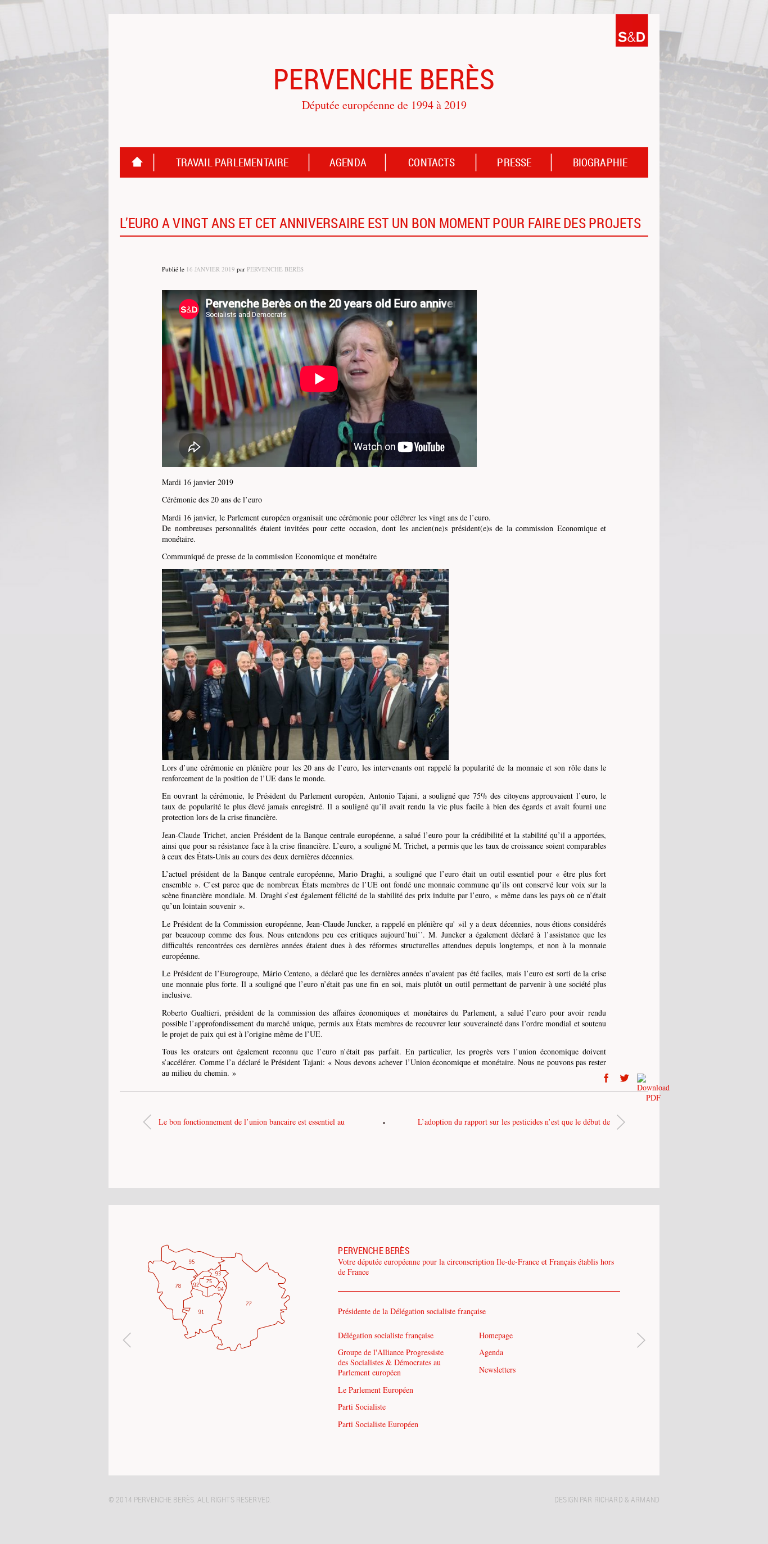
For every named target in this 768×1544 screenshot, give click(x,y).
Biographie (600, 162)
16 (189, 269)
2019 (228, 269)
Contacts (431, 162)
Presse (514, 162)
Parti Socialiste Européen (378, 1424)
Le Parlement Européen (375, 1389)
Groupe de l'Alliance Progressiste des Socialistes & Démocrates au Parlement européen (391, 1362)
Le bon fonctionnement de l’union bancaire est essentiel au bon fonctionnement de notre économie (252, 1124)
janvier (207, 269)
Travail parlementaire (232, 162)
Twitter (624, 1078)
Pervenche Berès (275, 269)
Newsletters (497, 1369)
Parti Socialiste (362, 1406)
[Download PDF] (642, 1078)
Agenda (348, 162)
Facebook (606, 1078)
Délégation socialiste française (385, 1335)
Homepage (137, 162)
